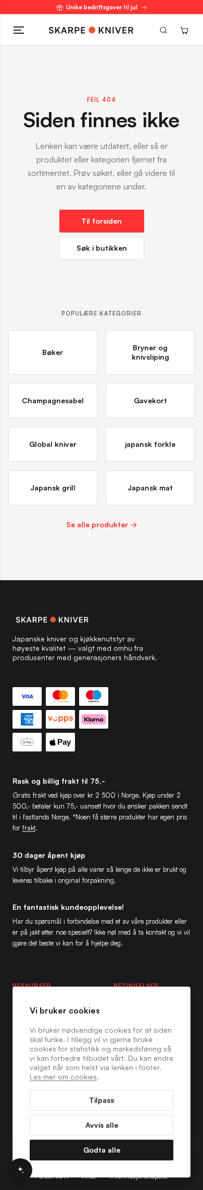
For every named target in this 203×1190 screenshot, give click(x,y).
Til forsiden (101, 220)
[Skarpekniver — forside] (91, 30)
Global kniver (53, 444)
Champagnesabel (53, 400)
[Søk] (163, 30)
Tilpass (101, 1100)
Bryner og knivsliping (150, 352)
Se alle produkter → (101, 524)
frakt (28, 828)
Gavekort (150, 400)
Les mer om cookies (63, 1076)
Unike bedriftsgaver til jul (101, 7)
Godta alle (101, 1149)
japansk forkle (150, 444)
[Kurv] (184, 30)
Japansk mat (150, 487)
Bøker (52, 352)
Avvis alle (101, 1124)
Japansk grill (52, 487)
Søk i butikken (102, 247)
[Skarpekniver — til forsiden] (101, 619)
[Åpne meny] (18, 30)
